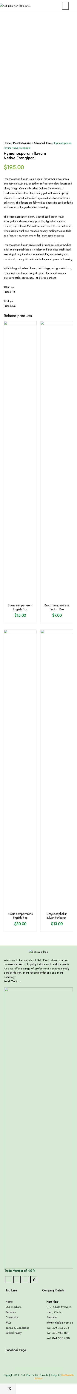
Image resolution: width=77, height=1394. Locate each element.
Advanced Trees (42, 143)
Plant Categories (22, 143)
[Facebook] (8, 1279)
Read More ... (12, 981)
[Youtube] (25, 1279)
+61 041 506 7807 (58, 1338)
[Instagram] (17, 1279)
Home (7, 143)
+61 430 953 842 (58, 1333)
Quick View (20, 599)
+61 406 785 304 (58, 1328)
